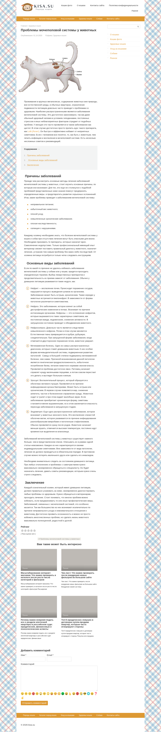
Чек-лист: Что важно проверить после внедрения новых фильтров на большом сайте (77, 575)
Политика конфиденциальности (123, 5)
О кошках (81, 5)
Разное (135, 11)
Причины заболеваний (38, 155)
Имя (23, 655)
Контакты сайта (97, 5)
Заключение (33, 165)
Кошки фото (66, 5)
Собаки (99, 19)
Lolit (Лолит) (33, 131)
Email (50, 655)
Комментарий (27, 664)
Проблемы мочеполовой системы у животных (60, 539)
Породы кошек (29, 19)
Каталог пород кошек (47, 19)
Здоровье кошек (85, 19)
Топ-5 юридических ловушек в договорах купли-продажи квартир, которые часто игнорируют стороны (77, 623)
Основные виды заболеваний (42, 160)
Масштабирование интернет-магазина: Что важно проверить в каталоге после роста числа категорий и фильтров (38, 576)
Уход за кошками (67, 19)
